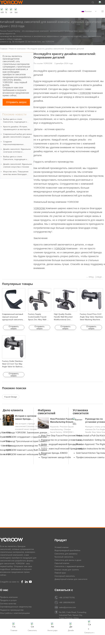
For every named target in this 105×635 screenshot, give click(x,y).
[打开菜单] (102, 11)
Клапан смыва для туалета (67, 570)
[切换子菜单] (96, 11)
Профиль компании (9, 597)
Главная (3, 49)
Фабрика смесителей (46, 412)
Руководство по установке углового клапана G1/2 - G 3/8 (62, 440)
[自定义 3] (16, 11)
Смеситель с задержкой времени (69, 566)
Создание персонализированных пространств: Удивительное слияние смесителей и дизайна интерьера (17, 143)
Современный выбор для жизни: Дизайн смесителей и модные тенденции (17, 135)
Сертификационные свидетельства (16, 607)
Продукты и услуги (8, 600)
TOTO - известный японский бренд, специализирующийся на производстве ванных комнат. (62, 448)
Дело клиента (13, 410)
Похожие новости (14, 114)
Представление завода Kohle (56, 457)
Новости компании (17, 49)
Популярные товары (17, 284)
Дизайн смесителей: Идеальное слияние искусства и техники (17, 165)
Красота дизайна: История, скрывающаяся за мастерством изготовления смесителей (17, 128)
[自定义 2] (11, 11)
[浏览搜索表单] (91, 2)
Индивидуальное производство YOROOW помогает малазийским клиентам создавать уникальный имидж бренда (27, 445)
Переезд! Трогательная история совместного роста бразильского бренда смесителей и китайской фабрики (27, 441)
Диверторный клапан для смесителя (71, 579)
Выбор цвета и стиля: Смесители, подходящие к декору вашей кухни (15, 120)
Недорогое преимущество (12, 610)
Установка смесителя (81, 412)
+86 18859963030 (67, 602)
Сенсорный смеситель (65, 576)
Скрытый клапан (62, 563)
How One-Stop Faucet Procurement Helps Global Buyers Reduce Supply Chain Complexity (62, 435)
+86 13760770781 (67, 597)
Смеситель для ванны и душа (68, 560)
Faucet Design (10, 397)
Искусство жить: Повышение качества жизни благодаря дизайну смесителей (15, 173)
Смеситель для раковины (66, 554)
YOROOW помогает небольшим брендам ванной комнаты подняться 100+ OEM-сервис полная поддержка (27, 454)
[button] (1, 438)
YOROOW (85, 93)
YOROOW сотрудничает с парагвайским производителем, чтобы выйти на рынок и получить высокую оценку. (27, 437)
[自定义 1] (2, 11)
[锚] (7, 11)
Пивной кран (60, 573)
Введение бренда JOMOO (54, 453)
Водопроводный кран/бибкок (67, 550)
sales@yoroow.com (67, 607)
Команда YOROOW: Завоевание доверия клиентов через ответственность (27, 432)
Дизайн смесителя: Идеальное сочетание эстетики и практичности (17, 150)
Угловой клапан (61, 547)
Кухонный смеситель (64, 557)
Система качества (8, 603)
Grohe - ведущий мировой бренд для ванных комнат (62, 444)
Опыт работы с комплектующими (15, 613)
